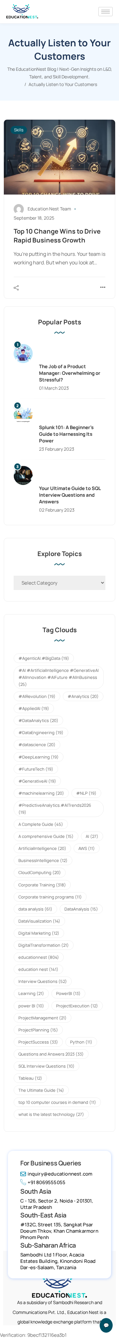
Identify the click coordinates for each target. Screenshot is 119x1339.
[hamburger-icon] (105, 11)
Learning (31, 993)
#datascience (37, 744)
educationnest (38, 957)
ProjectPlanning (38, 1030)
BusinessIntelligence (43, 860)
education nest (38, 969)
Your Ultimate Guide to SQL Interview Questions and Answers (70, 495)
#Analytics (83, 696)
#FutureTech (35, 769)
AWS (86, 848)
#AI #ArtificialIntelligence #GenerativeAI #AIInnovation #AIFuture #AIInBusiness (58, 677)
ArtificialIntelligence (42, 848)
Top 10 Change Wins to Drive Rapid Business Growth (57, 235)
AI (92, 836)
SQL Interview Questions (46, 1066)
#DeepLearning (38, 757)
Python (81, 1042)
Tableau (30, 1078)
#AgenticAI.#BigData (43, 658)
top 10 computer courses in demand (57, 1102)
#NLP (86, 793)
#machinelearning (41, 793)
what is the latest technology (51, 1114)
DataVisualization (39, 921)
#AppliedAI (33, 708)
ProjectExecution (77, 1006)
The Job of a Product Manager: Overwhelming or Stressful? (69, 373)
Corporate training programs (50, 897)
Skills (18, 130)
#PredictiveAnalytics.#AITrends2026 (54, 808)
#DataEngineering (40, 732)
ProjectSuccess (38, 1042)
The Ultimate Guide (41, 1090)
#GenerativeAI (37, 781)
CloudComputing (39, 872)
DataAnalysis (81, 909)
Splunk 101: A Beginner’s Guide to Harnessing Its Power (66, 434)
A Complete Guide (40, 824)
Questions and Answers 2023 (51, 1054)
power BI (31, 1006)
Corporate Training (42, 885)
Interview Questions (42, 981)
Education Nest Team (49, 209)
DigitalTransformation (43, 945)
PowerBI (68, 993)
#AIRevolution (37, 696)
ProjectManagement (42, 1018)
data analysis (35, 909)
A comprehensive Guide (46, 836)
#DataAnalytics (38, 720)
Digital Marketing (38, 933)
